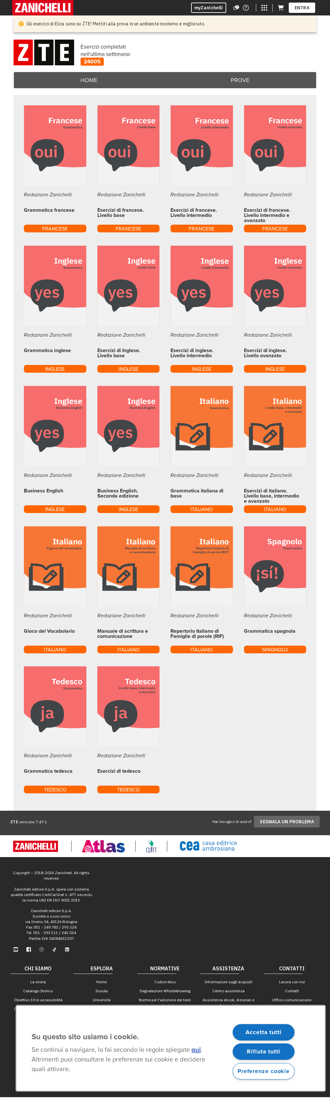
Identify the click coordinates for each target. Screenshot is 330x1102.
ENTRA (302, 8)
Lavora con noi (292, 981)
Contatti (292, 990)
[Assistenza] (236, 7)
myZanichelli (208, 8)
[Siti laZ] (264, 7)
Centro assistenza (228, 990)
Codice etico (165, 981)
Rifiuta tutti (263, 1051)
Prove (240, 80)
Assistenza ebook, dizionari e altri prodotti (228, 1002)
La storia (38, 981)
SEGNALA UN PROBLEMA (287, 822)
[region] (170, 1048)
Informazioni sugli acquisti (228, 981)
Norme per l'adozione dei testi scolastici (165, 1002)
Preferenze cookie (264, 1071)
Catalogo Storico (38, 990)
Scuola (101, 990)
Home (89, 80)
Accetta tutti (264, 1032)
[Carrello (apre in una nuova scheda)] (281, 8)
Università (102, 999)
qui (196, 1050)
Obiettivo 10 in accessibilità (38, 999)
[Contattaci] (246, 7)
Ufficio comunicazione (291, 999)
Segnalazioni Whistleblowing (165, 990)
